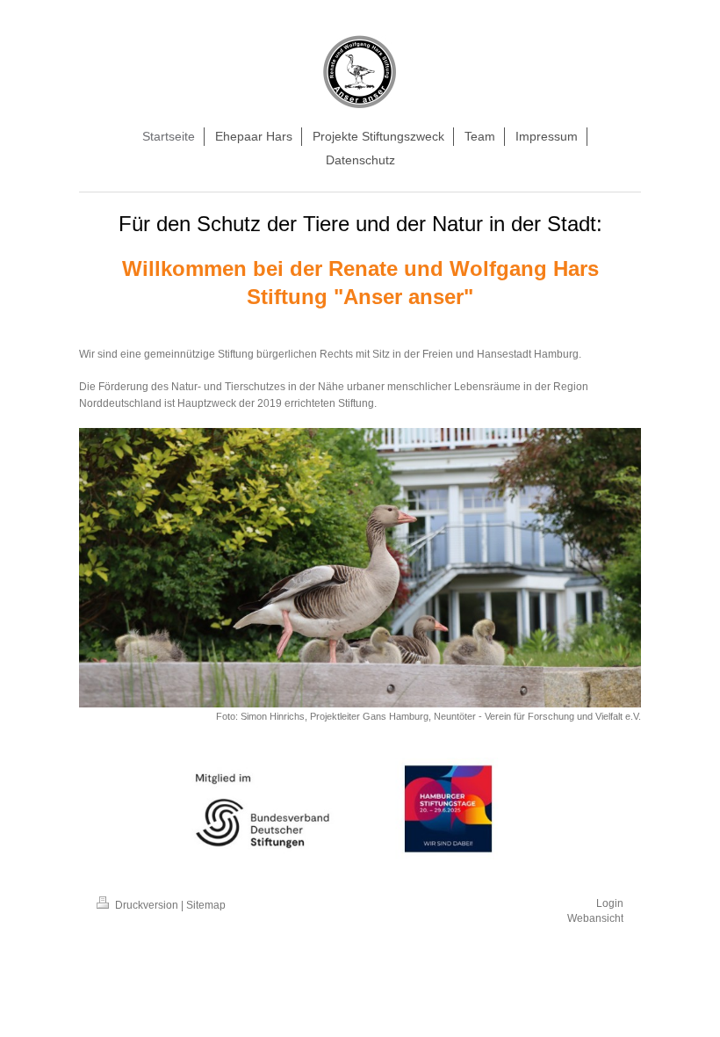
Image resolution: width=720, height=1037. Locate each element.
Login (609, 903)
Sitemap (206, 905)
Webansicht (595, 918)
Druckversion (146, 905)
